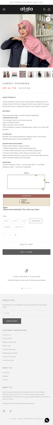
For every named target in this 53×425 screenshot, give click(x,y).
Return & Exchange (9, 342)
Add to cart (26, 244)
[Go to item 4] (30, 74)
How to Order (7, 338)
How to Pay (6, 346)
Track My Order (8, 360)
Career (5, 380)
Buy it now (26, 252)
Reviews (5, 376)
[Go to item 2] (14, 74)
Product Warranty (9, 349)
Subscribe (11, 321)
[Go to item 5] (39, 74)
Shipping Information (10, 353)
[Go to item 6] (47, 74)
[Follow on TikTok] (10, 411)
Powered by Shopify (33, 419)
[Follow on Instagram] (4, 411)
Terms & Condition (9, 357)
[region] (26, 276)
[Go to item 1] (6, 74)
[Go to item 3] (22, 74)
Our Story (6, 373)
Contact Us (7, 335)
